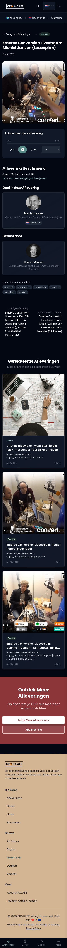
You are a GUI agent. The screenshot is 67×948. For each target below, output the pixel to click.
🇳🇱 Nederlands (37, 18)
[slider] (33, 143)
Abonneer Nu (33, 729)
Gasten (11, 806)
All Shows (13, 841)
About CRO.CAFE (17, 892)
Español (11, 873)
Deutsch (12, 865)
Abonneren (13, 822)
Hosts (10, 814)
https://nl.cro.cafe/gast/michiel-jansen (24, 178)
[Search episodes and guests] (38, 6)
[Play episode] (22, 149)
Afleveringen (14, 798)
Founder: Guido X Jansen (22, 900)
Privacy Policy (33, 928)
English (11, 849)
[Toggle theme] (59, 6)
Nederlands (14, 857)
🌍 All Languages (14, 18)
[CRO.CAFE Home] (15, 6)
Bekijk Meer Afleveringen (33, 720)
